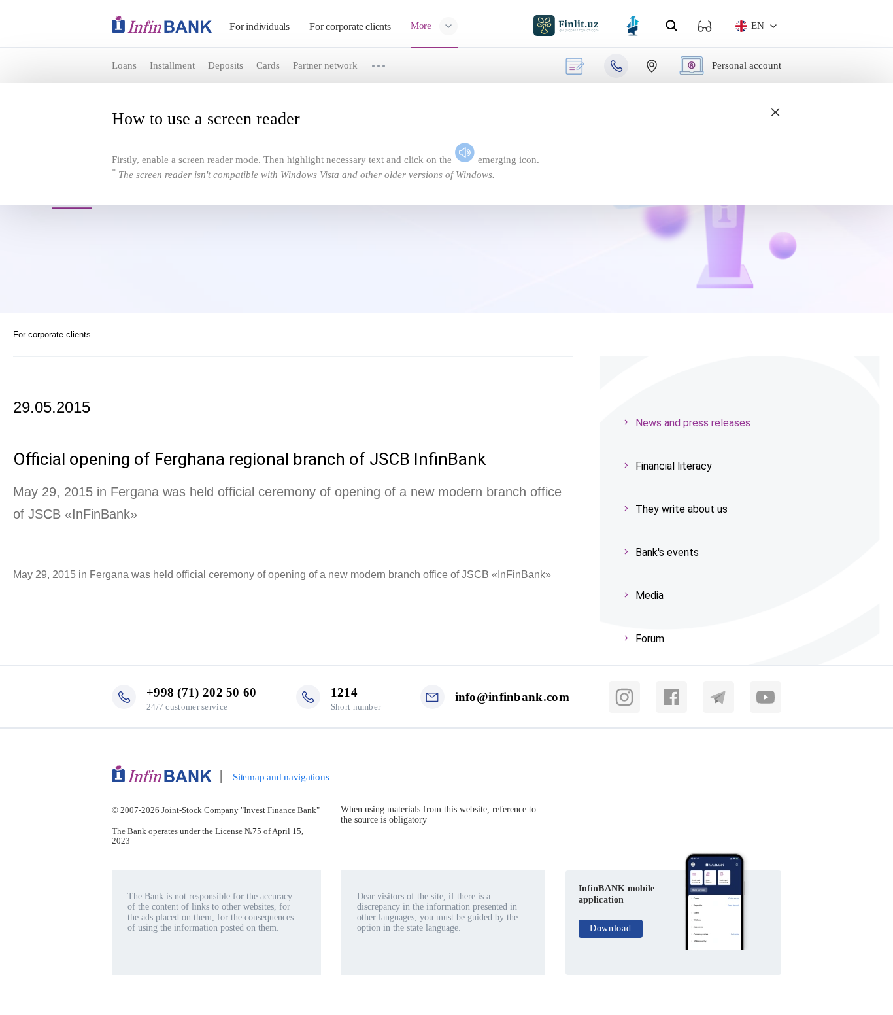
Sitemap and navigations (281, 777)
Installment (172, 65)
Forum (649, 638)
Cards (268, 65)
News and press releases (692, 423)
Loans (124, 65)
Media (649, 595)
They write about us (681, 509)
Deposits (225, 65)
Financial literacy (673, 466)
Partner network (325, 65)
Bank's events (667, 552)
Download (611, 928)
